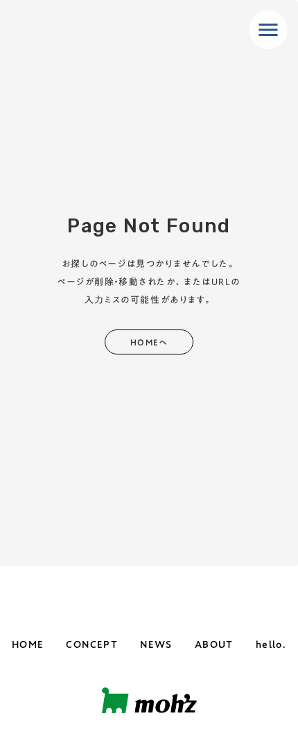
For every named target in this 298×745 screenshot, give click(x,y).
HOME (28, 645)
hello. (271, 645)
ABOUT (214, 645)
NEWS (156, 645)
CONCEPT (92, 645)
